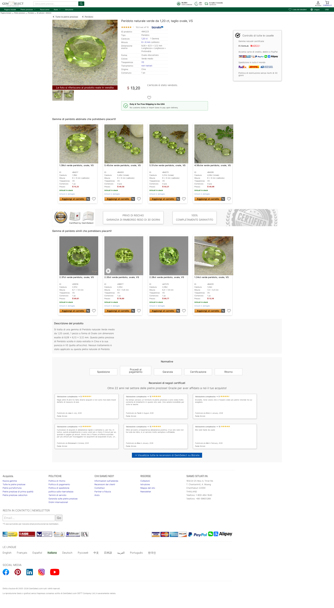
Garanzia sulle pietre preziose (63, 498)
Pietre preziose (28, 9)
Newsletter (145, 491)
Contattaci (99, 488)
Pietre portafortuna (12, 488)
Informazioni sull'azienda (106, 481)
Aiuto (57, 9)
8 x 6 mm (145, 42)
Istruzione (69, 9)
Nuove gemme (10, 481)
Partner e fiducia (102, 491)
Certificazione (198, 371)
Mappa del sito (147, 488)
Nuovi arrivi (44, 9)
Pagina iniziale (10, 9)
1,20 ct (144, 38)
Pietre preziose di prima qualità (18, 491)
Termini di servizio (57, 495)
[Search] (81, 3)
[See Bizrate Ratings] (157, 27)
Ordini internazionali (58, 502)
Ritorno (228, 371)
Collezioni (145, 481)
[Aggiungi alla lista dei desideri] (149, 98)
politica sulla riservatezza (61, 491)
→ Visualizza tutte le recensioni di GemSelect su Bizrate (167, 455)
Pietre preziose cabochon (15, 495)
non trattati (146, 65)
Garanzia (168, 371)
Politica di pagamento (59, 484)
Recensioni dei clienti (104, 484)
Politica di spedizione (59, 488)
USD (327, 9)
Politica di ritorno (57, 481)
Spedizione (103, 371)
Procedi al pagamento (135, 370)
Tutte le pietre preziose (14, 484)
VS (142, 62)
